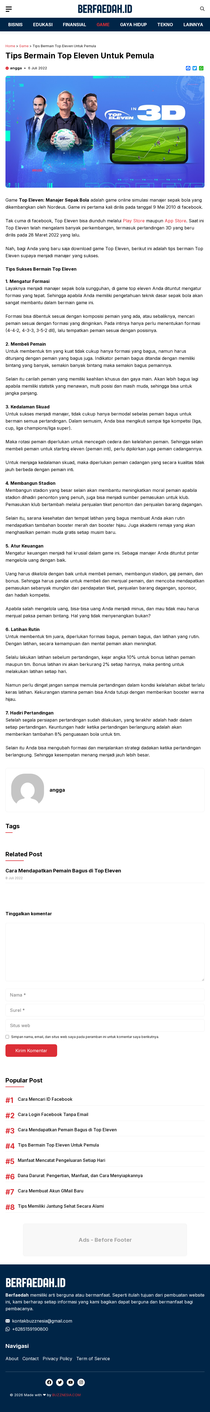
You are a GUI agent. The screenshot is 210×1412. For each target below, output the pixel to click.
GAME (103, 24)
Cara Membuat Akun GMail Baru (50, 1190)
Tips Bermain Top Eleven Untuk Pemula (58, 1145)
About (11, 1358)
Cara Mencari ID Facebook (45, 1099)
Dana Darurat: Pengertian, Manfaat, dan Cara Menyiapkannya (80, 1175)
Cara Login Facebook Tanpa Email (53, 1114)
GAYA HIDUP (133, 24)
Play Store (134, 220)
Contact (30, 1358)
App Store (175, 220)
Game (24, 46)
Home (10, 46)
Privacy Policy (57, 1358)
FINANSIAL (74, 24)
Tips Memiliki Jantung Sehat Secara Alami (61, 1206)
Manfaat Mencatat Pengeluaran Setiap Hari (61, 1160)
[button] (202, 8)
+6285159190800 (30, 1329)
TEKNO (165, 24)
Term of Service (93, 1358)
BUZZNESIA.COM (66, 1395)
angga (16, 68)
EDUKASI (42, 24)
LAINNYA (193, 24)
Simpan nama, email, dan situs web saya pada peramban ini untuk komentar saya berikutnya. (85, 1037)
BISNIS (15, 24)
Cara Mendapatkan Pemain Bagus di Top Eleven (63, 870)
